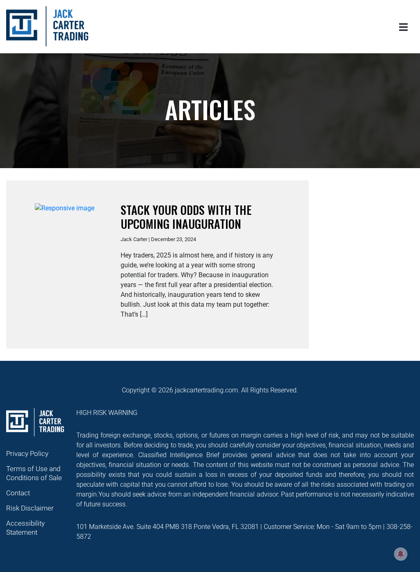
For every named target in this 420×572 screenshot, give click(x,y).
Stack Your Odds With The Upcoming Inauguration (186, 216)
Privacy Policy (27, 453)
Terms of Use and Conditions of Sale (34, 473)
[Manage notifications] (400, 554)
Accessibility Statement (25, 527)
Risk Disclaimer (30, 508)
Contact (18, 493)
